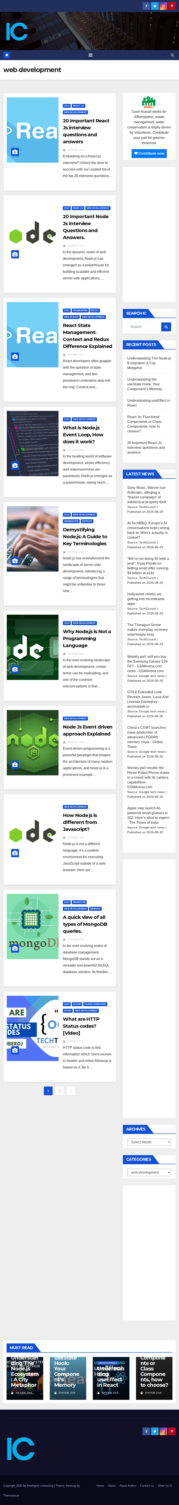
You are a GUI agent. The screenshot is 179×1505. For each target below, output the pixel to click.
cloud (77, 1004)
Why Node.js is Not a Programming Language (87, 638)
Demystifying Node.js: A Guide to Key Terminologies (85, 537)
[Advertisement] (149, 234)
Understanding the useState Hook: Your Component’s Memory (144, 384)
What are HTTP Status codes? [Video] (81, 1026)
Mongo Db (79, 902)
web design (71, 317)
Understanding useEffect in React (110, 1376)
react (95, 310)
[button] (172, 55)
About (111, 1485)
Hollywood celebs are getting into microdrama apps (146, 599)
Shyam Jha (75, 150)
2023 (66, 106)
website (87, 521)
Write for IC (165, 1485)
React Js (78, 106)
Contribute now (151, 153)
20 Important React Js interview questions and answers (146, 447)
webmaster (71, 521)
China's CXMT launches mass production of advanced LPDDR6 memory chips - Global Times (146, 737)
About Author (128, 1485)
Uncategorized (107, 1363)
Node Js (78, 208)
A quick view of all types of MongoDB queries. (85, 924)
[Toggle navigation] (90, 55)
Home (100, 1485)
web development (75, 112)
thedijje (74, 1041)
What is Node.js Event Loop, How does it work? (83, 435)
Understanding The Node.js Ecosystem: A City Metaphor (149, 363)
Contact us (147, 1485)
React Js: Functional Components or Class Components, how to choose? (154, 1366)
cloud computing (95, 1004)
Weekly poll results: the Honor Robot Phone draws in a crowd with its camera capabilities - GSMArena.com (148, 777)
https (67, 1010)
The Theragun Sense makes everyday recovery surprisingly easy (147, 629)
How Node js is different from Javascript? (80, 822)
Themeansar (11, 1495)
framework (80, 310)
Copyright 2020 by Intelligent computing (28, 1485)
